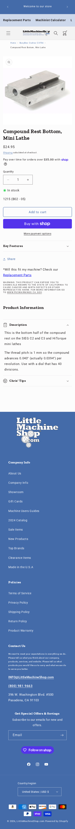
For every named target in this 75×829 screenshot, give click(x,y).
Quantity (8, 171)
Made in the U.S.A (20, 567)
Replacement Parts (17, 20)
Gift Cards (15, 501)
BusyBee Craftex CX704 (32, 43)
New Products (18, 539)
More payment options (37, 233)
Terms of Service (19, 593)
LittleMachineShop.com (31, 821)
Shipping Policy (19, 612)
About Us (14, 473)
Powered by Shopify (56, 821)
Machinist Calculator (51, 20)
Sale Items (15, 529)
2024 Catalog (17, 520)
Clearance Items (19, 557)
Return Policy (17, 621)
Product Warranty (21, 630)
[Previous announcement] (7, 6)
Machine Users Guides (23, 511)
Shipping (8, 152)
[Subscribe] (61, 735)
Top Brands (16, 548)
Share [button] (11, 259)
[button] (8, 33)
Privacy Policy (18, 602)
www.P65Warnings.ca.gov (24, 292)
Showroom (16, 492)
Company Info (18, 482)
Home (13, 43)
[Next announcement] (67, 6)
